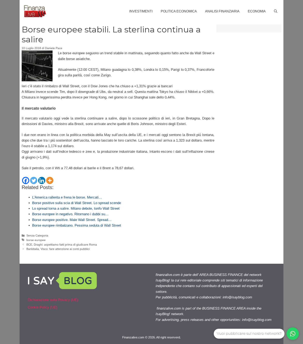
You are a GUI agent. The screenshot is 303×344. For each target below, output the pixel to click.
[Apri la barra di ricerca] (275, 11)
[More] (49, 180)
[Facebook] (25, 180)
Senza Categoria (37, 235)
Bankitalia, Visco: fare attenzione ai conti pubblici (58, 249)
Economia (257, 11)
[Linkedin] (41, 180)
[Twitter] (33, 180)
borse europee (36, 240)
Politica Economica (179, 11)
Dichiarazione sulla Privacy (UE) (53, 300)
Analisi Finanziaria (222, 11)
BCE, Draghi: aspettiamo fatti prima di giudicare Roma (61, 244)
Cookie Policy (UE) (42, 307)
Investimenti (141, 11)
